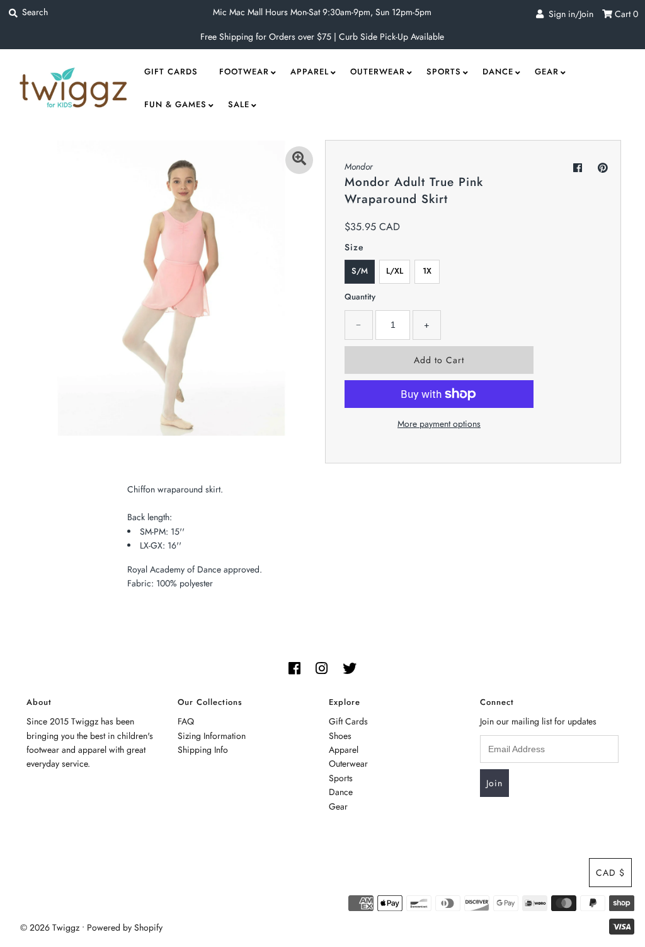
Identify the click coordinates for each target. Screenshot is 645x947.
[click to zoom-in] (299, 160)
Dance (497, 72)
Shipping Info (203, 749)
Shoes (340, 735)
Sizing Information (212, 735)
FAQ (186, 721)
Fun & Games (175, 104)
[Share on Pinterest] (603, 168)
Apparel (309, 72)
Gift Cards (171, 72)
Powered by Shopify (125, 927)
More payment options (439, 423)
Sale (238, 104)
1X (427, 271)
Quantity (360, 297)
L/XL (394, 271)
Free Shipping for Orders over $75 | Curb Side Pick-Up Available (322, 36)
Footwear (244, 72)
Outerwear (377, 72)
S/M (359, 271)
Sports (443, 72)
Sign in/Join (568, 14)
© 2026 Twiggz (49, 927)
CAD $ (610, 872)
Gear (547, 72)
